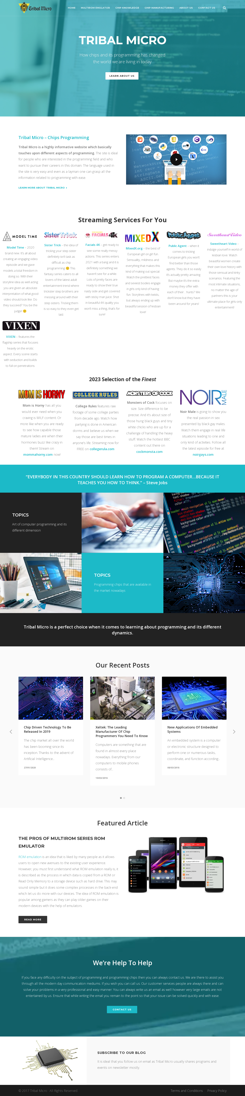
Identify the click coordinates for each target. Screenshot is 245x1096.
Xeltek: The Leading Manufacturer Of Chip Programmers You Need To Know (122, 731)
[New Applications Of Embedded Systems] (194, 698)
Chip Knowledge (127, 7)
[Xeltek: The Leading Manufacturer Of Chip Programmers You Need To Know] (122, 698)
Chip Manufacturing (159, 7)
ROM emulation (29, 857)
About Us (186, 7)
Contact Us (206, 7)
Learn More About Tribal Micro (41, 188)
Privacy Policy (217, 1090)
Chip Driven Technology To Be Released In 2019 (47, 729)
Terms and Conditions (187, 1090)
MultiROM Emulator (95, 7)
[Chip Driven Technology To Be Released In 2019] (50, 698)
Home (72, 7)
